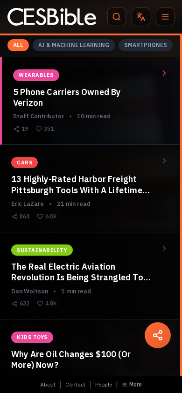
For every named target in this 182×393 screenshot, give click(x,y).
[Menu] (165, 16)
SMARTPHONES (145, 44)
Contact (75, 384)
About (48, 384)
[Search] (116, 16)
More (135, 384)
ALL (18, 44)
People (103, 384)
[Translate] (141, 16)
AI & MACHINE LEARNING (73, 44)
